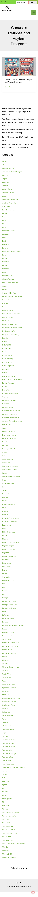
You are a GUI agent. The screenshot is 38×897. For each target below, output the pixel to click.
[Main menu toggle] (33, 12)
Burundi (4, 258)
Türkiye (4, 774)
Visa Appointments (9, 816)
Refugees (5, 615)
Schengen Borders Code (10, 643)
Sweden (5, 709)
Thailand (5, 722)
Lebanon (5, 511)
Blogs (4, 227)
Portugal (5, 598)
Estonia (5, 338)
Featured (5, 369)
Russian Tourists (8, 632)
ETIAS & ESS (6, 345)
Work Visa (5, 851)
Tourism (5, 736)
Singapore (5, 660)
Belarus (4, 213)
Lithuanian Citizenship (9, 522)
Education (5, 321)
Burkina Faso (6, 255)
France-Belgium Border (10, 393)
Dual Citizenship (7, 317)
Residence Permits (8, 619)
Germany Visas (7, 407)
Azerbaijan (6, 206)
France (4, 386)
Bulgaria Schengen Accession (12, 251)
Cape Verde (6, 269)
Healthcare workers (9, 435)
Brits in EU (5, 244)
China (4, 272)
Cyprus (4, 290)
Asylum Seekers (8, 189)
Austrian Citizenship (9, 203)
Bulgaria (5, 248)
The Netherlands (8, 726)
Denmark (5, 307)
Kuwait (4, 501)
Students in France (9, 705)
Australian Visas (8, 193)
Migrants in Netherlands (10, 542)
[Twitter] (21, 883)
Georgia (5, 397)
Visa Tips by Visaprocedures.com (14, 844)
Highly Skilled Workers (9, 438)
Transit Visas (7, 761)
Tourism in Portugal (9, 754)
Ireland (4, 473)
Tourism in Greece (8, 747)
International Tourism (9, 470)
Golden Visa (6, 425)
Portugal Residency (9, 608)
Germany (5, 404)
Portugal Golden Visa (9, 605)
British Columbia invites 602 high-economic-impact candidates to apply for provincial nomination (17, 112)
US (3, 802)
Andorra (5, 175)
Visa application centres (10, 812)
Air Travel (5, 158)
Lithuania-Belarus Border (10, 518)
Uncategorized (7, 799)
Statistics (5, 695)
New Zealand (6, 567)
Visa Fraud (6, 823)
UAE (3, 778)
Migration (5, 553)
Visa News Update (8, 830)
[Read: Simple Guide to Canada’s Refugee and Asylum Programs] (19, 67)
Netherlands (6, 563)
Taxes (4, 719)
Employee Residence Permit (12, 328)
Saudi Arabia (6, 639)
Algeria (4, 165)
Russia (4, 629)
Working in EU (7, 854)
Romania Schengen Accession (13, 625)
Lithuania (5, 515)
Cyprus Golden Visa (9, 293)
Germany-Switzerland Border (12, 421)
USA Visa (5, 805)
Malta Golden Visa (8, 532)
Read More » (9, 87)
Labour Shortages (8, 504)
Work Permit (6, 847)
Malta (4, 528)
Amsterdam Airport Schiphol (12, 172)
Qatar (4, 612)
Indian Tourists (7, 459)
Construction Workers (10, 283)
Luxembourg (6, 525)
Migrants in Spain (8, 546)
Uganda (4, 785)
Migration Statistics (9, 556)
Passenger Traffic (8, 580)
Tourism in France (8, 743)
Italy (3, 487)
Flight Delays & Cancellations (12, 380)
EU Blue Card (6, 348)
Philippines (6, 584)
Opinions (5, 574)
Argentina (5, 182)
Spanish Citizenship (9, 688)
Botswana (5, 234)
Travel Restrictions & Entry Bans (13, 767)
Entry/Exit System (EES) (10, 335)
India (4, 456)
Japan (4, 490)
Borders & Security (8, 231)
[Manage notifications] (33, 892)
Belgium (5, 217)
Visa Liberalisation (8, 826)
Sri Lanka (5, 691)
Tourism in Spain (8, 757)
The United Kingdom (9, 729)
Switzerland (6, 712)
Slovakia (5, 663)
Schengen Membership (10, 646)
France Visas (6, 390)
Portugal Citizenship (9, 601)
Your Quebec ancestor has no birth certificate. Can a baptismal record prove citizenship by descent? (18, 122)
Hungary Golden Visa (9, 449)
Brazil (4, 238)
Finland (4, 373)
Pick (3, 587)
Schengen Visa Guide (9, 653)
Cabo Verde (6, 262)
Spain (4, 681)
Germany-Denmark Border (11, 414)
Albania (4, 161)
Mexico (4, 535)
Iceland (4, 452)
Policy (4, 594)
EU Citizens (6, 352)
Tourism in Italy (7, 750)
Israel (4, 480)
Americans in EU (8, 168)
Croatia (4, 286)
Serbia (4, 657)
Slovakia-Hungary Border (10, 667)
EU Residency (7, 362)
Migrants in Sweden (9, 549)
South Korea (6, 677)
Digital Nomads (7, 310)
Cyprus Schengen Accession (12, 296)
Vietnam (5, 809)
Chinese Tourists (8, 279)
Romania (5, 622)
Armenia (5, 186)
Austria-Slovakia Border (10, 199)
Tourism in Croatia (8, 740)
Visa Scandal (6, 837)
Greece (4, 428)
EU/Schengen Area (8, 366)
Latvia (4, 508)
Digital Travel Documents (11, 314)
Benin (4, 220)
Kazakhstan (6, 494)
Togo (4, 733)
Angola (4, 179)
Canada (4, 265)
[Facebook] (17, 883)
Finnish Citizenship (8, 376)
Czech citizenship (8, 300)
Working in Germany (9, 857)
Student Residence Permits (11, 698)
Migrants (5, 539)
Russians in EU (7, 636)
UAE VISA (5, 781)
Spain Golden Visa (8, 684)
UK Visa (5, 792)
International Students (10, 466)
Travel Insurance (8, 764)
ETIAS (4, 341)
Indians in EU (6, 463)
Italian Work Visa (8, 483)
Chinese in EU (7, 276)
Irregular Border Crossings (11, 477)
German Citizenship (9, 400)
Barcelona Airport (8, 210)
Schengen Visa (7, 650)
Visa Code (5, 819)
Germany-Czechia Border (11, 411)
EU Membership (7, 359)
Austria (4, 196)
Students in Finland (9, 702)
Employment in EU (8, 331)
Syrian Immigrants (8, 716)
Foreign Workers (8, 383)
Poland (4, 591)
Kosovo (5, 497)
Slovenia (5, 670)
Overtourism (6, 577)
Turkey (4, 771)
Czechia (5, 303)
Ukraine (4, 795)
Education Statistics (9, 324)
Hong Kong (6, 442)
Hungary (5, 445)
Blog (3, 224)
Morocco (5, 560)
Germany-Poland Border (10, 418)
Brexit (4, 241)
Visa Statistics (7, 840)
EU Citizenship (7, 355)
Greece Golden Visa (9, 432)
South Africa (6, 674)
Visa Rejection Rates (9, 833)
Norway (5, 570)
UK (3, 788)
